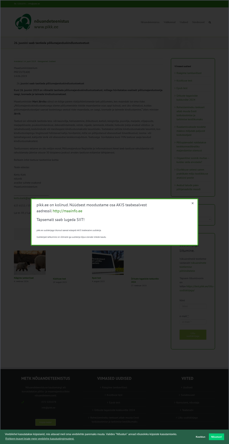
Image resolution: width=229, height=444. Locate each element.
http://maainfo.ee (67, 210)
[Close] (192, 203)
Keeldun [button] (200, 436)
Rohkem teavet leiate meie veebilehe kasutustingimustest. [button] (39, 438)
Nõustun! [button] (216, 436)
